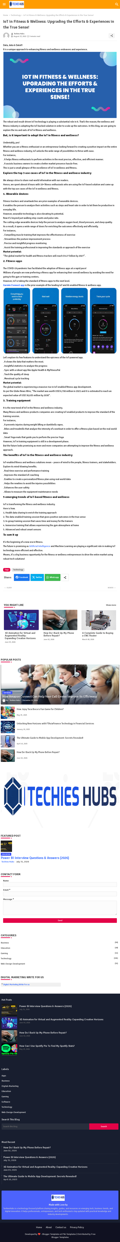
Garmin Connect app (14, 285)
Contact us (60, 1227)
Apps (4, 1075)
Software (6, 1102)
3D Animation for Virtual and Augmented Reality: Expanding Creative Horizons (20, 636)
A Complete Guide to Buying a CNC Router (97, 634)
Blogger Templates (51, 1234)
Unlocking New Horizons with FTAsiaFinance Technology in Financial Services (55, 723)
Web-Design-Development (59, 963)
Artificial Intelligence (39, 546)
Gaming (59, 953)
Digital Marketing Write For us (16, 984)
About (49, 1227)
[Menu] (4, 4)
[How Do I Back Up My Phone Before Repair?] (8, 755)
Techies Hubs (7, 861)
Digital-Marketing (10, 1086)
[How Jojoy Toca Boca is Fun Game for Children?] (8, 712)
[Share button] (65, 577)
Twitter (39, 577)
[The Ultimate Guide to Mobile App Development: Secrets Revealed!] (8, 741)
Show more (111, 605)
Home (5, 15)
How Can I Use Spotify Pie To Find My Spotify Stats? (47, 1046)
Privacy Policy (77, 1227)
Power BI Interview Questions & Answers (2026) (35, 858)
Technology (16, 15)
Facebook (23, 577)
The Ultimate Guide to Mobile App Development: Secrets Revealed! (50, 737)
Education (59, 948)
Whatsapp (54, 577)
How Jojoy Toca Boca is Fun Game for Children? (40, 709)
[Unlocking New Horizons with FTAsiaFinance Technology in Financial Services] (8, 727)
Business (59, 942)
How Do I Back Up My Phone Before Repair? (59, 634)
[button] (117, 4)
